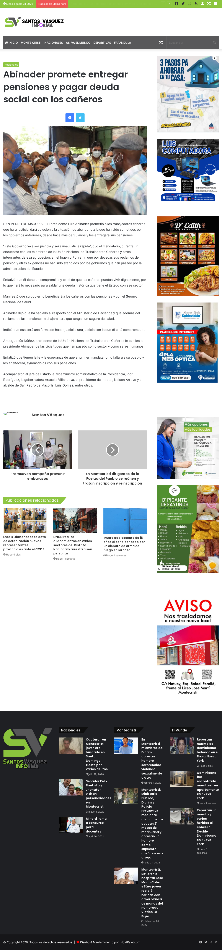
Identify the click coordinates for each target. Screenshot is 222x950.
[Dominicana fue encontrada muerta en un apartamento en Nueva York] (182, 779)
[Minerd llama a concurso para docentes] (71, 825)
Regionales (11, 64)
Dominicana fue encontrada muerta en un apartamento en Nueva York (208, 785)
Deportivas (102, 42)
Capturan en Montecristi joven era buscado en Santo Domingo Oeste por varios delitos (97, 754)
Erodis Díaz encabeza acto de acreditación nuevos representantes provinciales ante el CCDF (24, 543)
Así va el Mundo (78, 42)
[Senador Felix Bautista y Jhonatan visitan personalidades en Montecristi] (71, 787)
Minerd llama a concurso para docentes (96, 825)
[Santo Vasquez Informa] (37, 21)
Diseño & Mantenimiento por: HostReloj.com (110, 942)
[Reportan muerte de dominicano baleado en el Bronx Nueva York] (182, 745)
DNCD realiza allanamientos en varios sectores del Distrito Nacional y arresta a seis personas (73, 545)
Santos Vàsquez (48, 414)
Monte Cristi (31, 42)
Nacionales (53, 42)
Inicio (13, 42)
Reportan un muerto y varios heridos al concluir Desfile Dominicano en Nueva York (207, 827)
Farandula (122, 42)
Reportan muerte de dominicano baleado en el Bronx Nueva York (208, 750)
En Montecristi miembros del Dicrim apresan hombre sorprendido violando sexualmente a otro (152, 758)
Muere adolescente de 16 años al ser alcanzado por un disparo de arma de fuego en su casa (124, 544)
